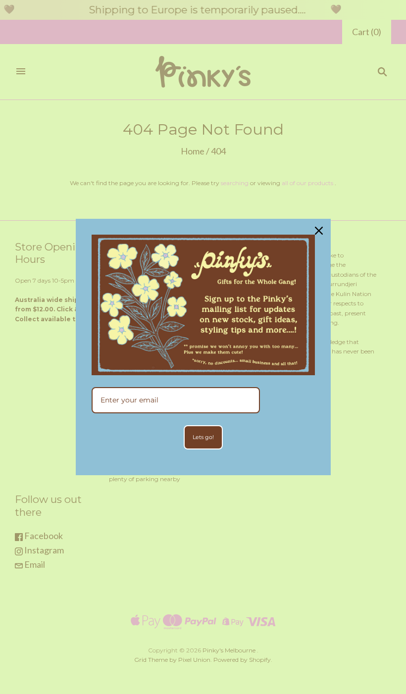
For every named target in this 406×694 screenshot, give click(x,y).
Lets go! (203, 437)
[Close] (319, 231)
